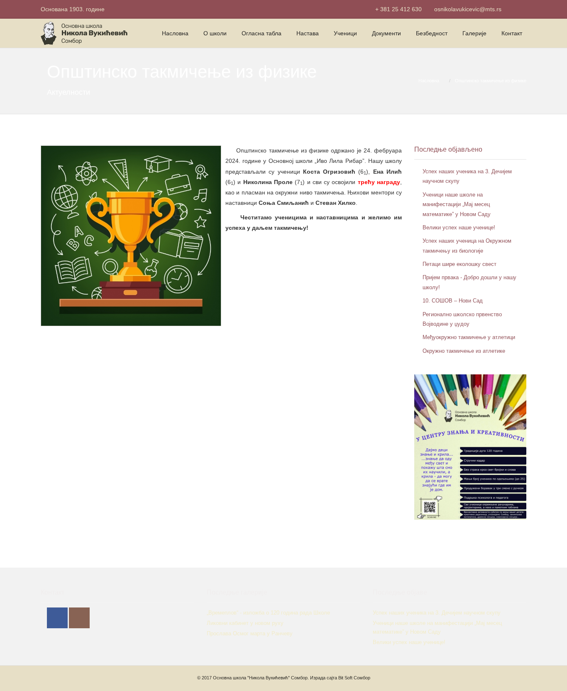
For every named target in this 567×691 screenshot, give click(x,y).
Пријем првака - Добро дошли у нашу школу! (469, 282)
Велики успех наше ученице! (459, 227)
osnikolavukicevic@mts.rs (467, 9)
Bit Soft (345, 677)
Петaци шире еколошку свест (459, 264)
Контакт (511, 33)
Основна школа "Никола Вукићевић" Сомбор (260, 677)
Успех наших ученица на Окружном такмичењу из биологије (467, 245)
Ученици (345, 33)
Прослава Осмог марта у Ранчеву (250, 633)
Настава (307, 33)
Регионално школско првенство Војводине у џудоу (462, 319)
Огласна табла (261, 33)
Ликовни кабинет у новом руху (245, 623)
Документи (386, 33)
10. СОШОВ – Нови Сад (453, 301)
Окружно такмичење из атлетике (464, 351)
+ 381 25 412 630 (398, 9)
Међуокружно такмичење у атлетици (469, 337)
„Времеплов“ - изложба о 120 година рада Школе (268, 613)
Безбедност (431, 33)
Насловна (175, 33)
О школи (215, 33)
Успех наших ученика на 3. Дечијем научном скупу (467, 176)
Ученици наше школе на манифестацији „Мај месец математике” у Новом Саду (457, 204)
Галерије (474, 33)
